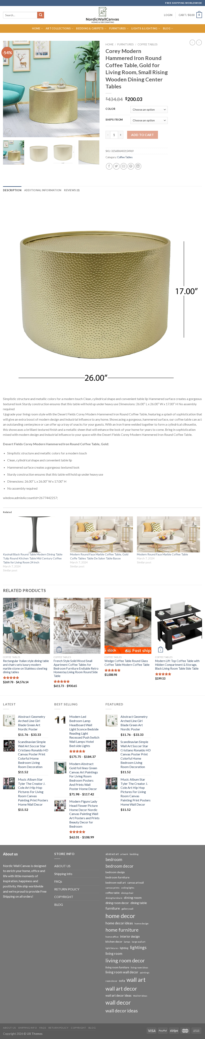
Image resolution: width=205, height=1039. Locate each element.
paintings (144, 972)
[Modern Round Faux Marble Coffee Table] (168, 534)
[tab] (12, 190)
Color (111, 109)
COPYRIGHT (63, 897)
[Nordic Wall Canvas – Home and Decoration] (102, 15)
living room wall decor (122, 972)
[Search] (40, 15)
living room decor (125, 960)
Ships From (114, 119)
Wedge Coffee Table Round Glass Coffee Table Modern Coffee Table (127, 662)
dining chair (127, 892)
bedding (134, 854)
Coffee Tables (148, 44)
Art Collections (58, 28)
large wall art (138, 941)
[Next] (92, 89)
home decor (120, 915)
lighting (124, 948)
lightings (138, 947)
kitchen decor (114, 941)
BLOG (58, 904)
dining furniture (114, 897)
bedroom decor (120, 866)
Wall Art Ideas (140, 995)
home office (112, 936)
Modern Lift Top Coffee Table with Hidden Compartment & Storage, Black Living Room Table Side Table (177, 664)
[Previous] (10, 89)
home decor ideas (119, 923)
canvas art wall (135, 882)
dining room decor (117, 903)
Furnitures (117, 28)
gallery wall (127, 908)
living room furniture (117, 967)
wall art (136, 979)
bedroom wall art (116, 882)
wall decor (118, 1002)
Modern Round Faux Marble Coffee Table (162, 554)
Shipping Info (63, 874)
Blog (166, 28)
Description (12, 190)
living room (114, 953)
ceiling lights (127, 887)
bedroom (114, 859)
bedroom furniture (118, 877)
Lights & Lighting (144, 28)
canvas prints (113, 887)
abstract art (112, 854)
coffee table (113, 892)
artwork (124, 854)
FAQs (58, 881)
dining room (133, 897)
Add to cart (142, 135)
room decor (111, 981)
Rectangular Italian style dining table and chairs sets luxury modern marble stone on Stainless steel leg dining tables (26, 666)
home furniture (122, 930)
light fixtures (112, 948)
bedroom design (115, 872)
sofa (122, 980)
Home (36, 28)
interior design (130, 936)
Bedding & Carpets (90, 28)
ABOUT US (62, 866)
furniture (113, 908)
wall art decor (121, 988)
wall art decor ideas (119, 995)
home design (142, 923)
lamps (127, 941)
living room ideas (139, 967)
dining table (139, 903)
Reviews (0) (71, 190)
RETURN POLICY (66, 889)
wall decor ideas (122, 1010)
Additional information (42, 190)
